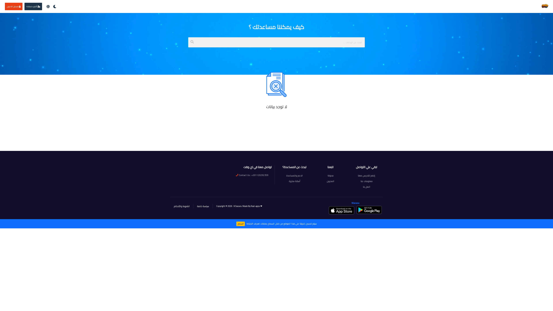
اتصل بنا (366, 187)
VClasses (237, 206)
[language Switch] (48, 6)
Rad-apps (255, 206)
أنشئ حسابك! (32, 6)
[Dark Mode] (54, 6)
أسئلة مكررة (294, 181)
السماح (241, 224)
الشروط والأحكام (182, 206)
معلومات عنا (367, 181)
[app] (341, 210)
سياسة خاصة (203, 206)
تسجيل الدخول (13, 6)
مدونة (331, 175)
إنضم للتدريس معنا (366, 175)
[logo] (544, 6)
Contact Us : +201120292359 (253, 175)
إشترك (189, 145)
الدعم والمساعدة (294, 175)
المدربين (330, 181)
